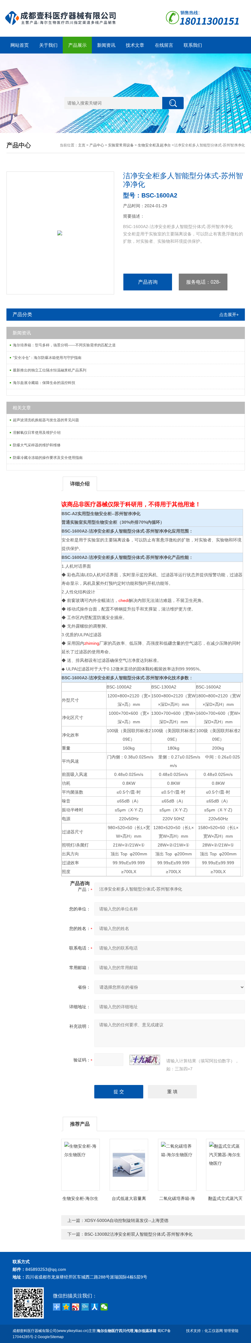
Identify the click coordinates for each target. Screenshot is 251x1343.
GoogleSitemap (51, 1337)
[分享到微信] (104, 1307)
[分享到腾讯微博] (85, 1307)
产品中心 (96, 145)
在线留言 (164, 45)
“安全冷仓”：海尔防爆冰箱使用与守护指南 (47, 358)
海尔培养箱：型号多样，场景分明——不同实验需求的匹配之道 (64, 345)
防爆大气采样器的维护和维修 (37, 445)
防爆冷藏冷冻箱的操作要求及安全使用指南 (48, 458)
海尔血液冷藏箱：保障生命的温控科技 (44, 383)
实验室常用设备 (121, 145)
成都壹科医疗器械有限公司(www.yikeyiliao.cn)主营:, (84, 1331)
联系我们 (193, 45)
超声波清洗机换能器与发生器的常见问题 (46, 420)
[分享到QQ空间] (66, 1307)
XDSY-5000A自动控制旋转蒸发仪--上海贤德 (126, 1220)
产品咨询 (148, 282)
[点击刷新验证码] (144, 1060)
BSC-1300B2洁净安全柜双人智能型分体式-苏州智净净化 (138, 1234)
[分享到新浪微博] (76, 1307)
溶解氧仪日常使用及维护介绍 (37, 432)
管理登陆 (231, 1331)
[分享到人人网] (95, 1307)
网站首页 (19, 45)
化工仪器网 (213, 1331)
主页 (81, 145)
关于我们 (48, 45)
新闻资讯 (106, 45)
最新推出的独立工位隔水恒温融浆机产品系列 (49, 370)
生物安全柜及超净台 (154, 145)
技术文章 (135, 45)
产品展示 (77, 45)
